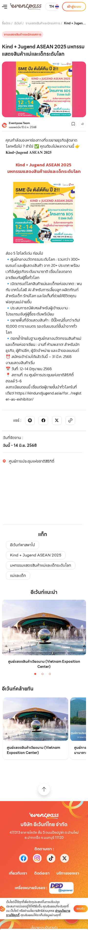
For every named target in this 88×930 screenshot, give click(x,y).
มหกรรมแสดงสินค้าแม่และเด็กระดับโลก (40, 565)
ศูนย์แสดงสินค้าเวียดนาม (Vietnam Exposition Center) (44, 664)
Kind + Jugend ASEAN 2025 (35, 555)
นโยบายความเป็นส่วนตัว (44, 927)
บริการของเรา (67, 873)
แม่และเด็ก (18, 575)
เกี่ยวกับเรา (18, 873)
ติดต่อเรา (42, 873)
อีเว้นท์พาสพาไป (22, 545)
